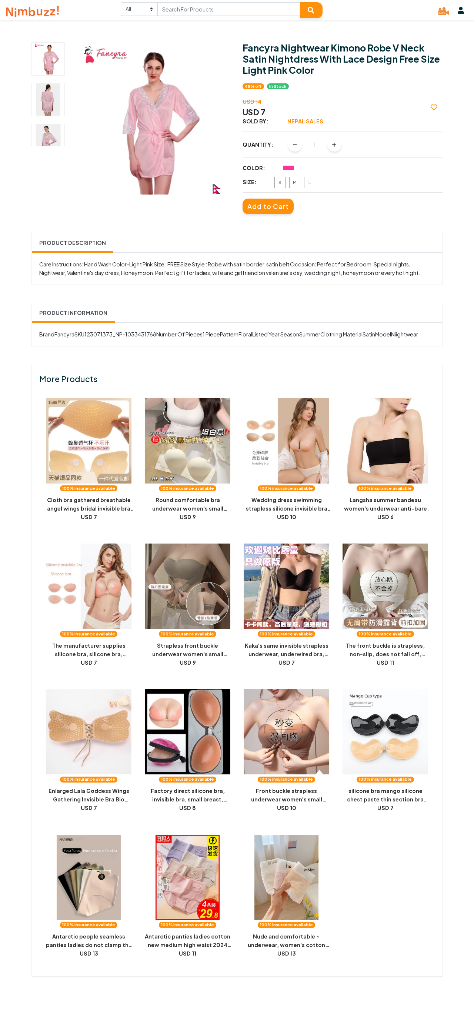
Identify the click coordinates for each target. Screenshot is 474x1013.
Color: (254, 168)
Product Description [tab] (72, 242)
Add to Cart (268, 206)
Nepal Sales (305, 121)
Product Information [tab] (73, 312)
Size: (250, 182)
